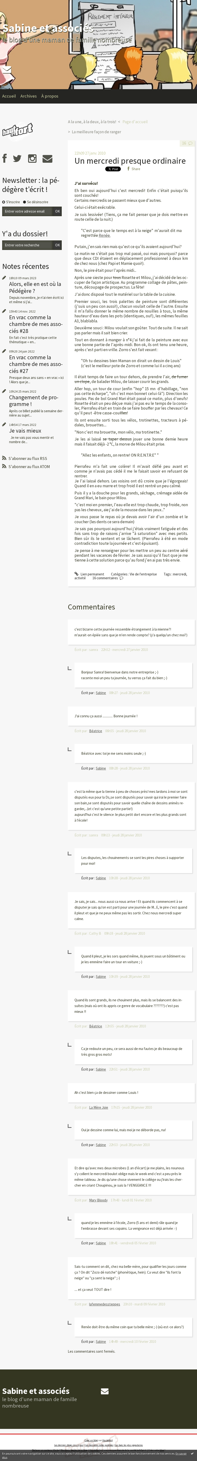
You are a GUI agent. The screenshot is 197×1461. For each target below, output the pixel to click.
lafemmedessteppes (104, 1304)
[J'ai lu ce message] (192, 1453)
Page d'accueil (135, 121)
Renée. (105, 235)
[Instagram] (32, 159)
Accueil (9, 96)
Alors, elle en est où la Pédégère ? (35, 287)
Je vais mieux (25, 430)
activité (80, 578)
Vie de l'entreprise (143, 574)
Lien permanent (92, 574)
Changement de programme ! (33, 400)
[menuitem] (11, 96)
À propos (49, 96)
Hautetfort (107, 1440)
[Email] (6, 69)
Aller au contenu (14, 4)
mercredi (179, 574)
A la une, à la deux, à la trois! (92, 121)
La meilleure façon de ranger (96, 131)
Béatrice (95, 731)
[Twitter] (17, 159)
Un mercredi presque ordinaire (130, 160)
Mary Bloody (98, 1200)
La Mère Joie (98, 1107)
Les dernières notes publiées (99, 1445)
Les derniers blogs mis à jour (69, 1445)
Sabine (101, 692)
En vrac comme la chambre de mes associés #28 (36, 324)
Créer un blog (91, 1440)
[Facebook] (4, 159)
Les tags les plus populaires (129, 1445)
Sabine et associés (47, 28)
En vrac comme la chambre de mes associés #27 (36, 364)
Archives (28, 96)
